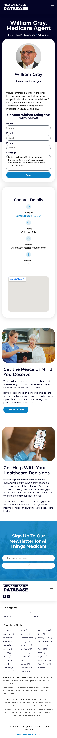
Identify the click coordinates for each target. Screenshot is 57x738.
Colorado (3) (8, 638)
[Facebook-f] (4, 596)
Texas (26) (42, 649)
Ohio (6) (41, 634)
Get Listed (33, 613)
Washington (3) (44, 660)
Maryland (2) (26, 634)
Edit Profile (7, 616)
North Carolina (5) (45, 630)
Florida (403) (8, 645)
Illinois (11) (7, 656)
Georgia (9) (7, 649)
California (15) (8, 634)
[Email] (28, 238)
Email (9, 133)
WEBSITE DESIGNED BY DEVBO (28, 734)
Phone (10, 143)
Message (11, 153)
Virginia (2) (42, 656)
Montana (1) (25, 656)
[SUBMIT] (28, 566)
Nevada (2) (25, 664)
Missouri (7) (25, 653)
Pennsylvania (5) (45, 638)
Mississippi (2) (27, 649)
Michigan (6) (26, 641)
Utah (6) (41, 653)
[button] (51, 588)
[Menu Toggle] (52, 7)
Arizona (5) (7, 630)
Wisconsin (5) (43, 668)
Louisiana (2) (8, 671)
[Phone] (28, 222)
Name (9, 123)
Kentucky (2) (8, 668)
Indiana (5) (7, 660)
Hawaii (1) (7, 653)
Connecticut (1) (9, 641)
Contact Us (34, 616)
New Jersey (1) (26, 668)
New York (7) (25, 671)
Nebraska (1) (25, 660)
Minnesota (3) (26, 645)
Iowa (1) (6, 664)
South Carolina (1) (45, 641)
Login (5, 613)
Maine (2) (24, 630)
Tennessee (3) (44, 645)
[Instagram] (8, 596)
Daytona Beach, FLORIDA (28, 215)
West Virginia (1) (44, 664)
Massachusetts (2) (28, 638)
